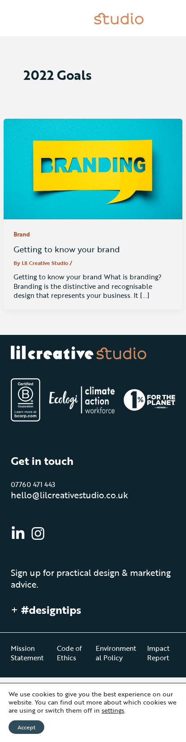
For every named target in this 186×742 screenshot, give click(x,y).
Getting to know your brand (67, 249)
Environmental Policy (116, 652)
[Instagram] (38, 533)
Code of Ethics (69, 652)
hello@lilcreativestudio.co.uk (69, 495)
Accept (26, 727)
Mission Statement (27, 652)
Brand (22, 234)
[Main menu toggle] (165, 18)
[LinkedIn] (18, 533)
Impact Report (158, 652)
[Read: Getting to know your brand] (93, 168)
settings (113, 710)
